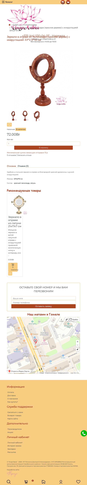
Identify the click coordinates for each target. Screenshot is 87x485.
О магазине (12, 399)
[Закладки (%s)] (78, 482)
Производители (14, 429)
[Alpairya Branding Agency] (12, 473)
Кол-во (10, 139)
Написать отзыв (24, 155)
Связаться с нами (15, 412)
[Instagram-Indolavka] (62, 2)
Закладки (11, 449)
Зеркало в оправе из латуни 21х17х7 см (14, 221)
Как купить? (12, 402)
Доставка (11, 396)
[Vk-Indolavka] (67, 2)
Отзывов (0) (23, 166)
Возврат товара (14, 415)
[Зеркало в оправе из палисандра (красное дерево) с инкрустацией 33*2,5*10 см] (43, 79)
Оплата (10, 392)
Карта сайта (12, 419)
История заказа (14, 446)
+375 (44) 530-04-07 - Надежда (43, 35)
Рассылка (11, 452)
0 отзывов (11, 155)
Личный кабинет (14, 443)
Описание (11, 166)
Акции (10, 432)
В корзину (43, 148)
